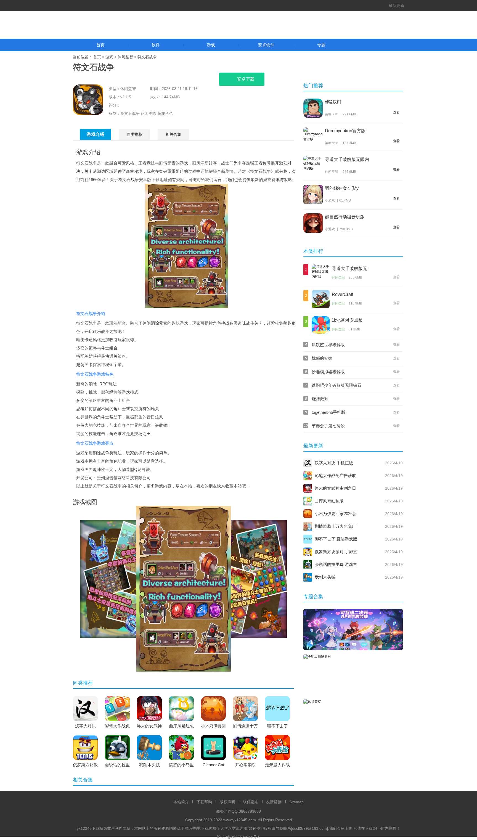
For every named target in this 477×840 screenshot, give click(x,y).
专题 (321, 45)
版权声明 (227, 802)
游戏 (211, 45)
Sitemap (296, 802)
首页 (100, 45)
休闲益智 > (127, 57)
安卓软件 (266, 45)
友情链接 (274, 802)
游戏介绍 (95, 134)
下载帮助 (204, 802)
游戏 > (111, 57)
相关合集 (173, 134)
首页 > (99, 57)
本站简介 (181, 802)
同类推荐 (134, 134)
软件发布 (250, 802)
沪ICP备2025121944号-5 (238, 837)
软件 (156, 45)
